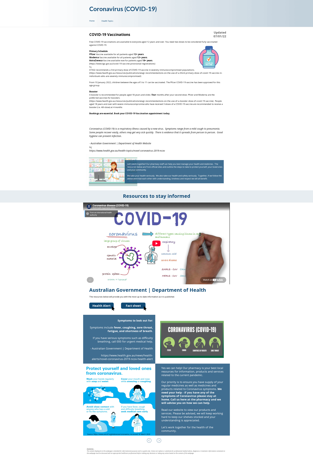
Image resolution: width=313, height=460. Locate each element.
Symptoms (96, 327)
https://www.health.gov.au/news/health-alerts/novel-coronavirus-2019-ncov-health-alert (122, 357)
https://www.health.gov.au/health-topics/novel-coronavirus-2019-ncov (127, 150)
